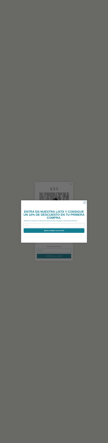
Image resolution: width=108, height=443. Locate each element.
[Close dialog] (84, 202)
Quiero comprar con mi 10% (54, 230)
